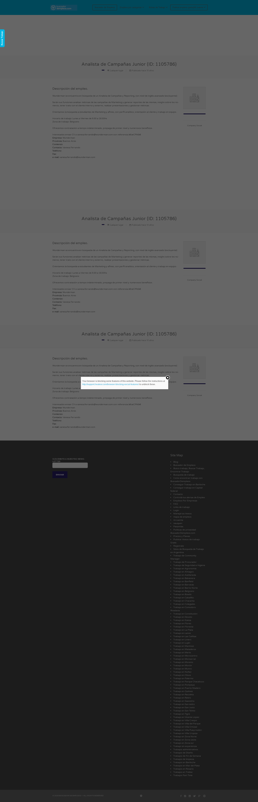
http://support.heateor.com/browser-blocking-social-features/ (110, 384)
